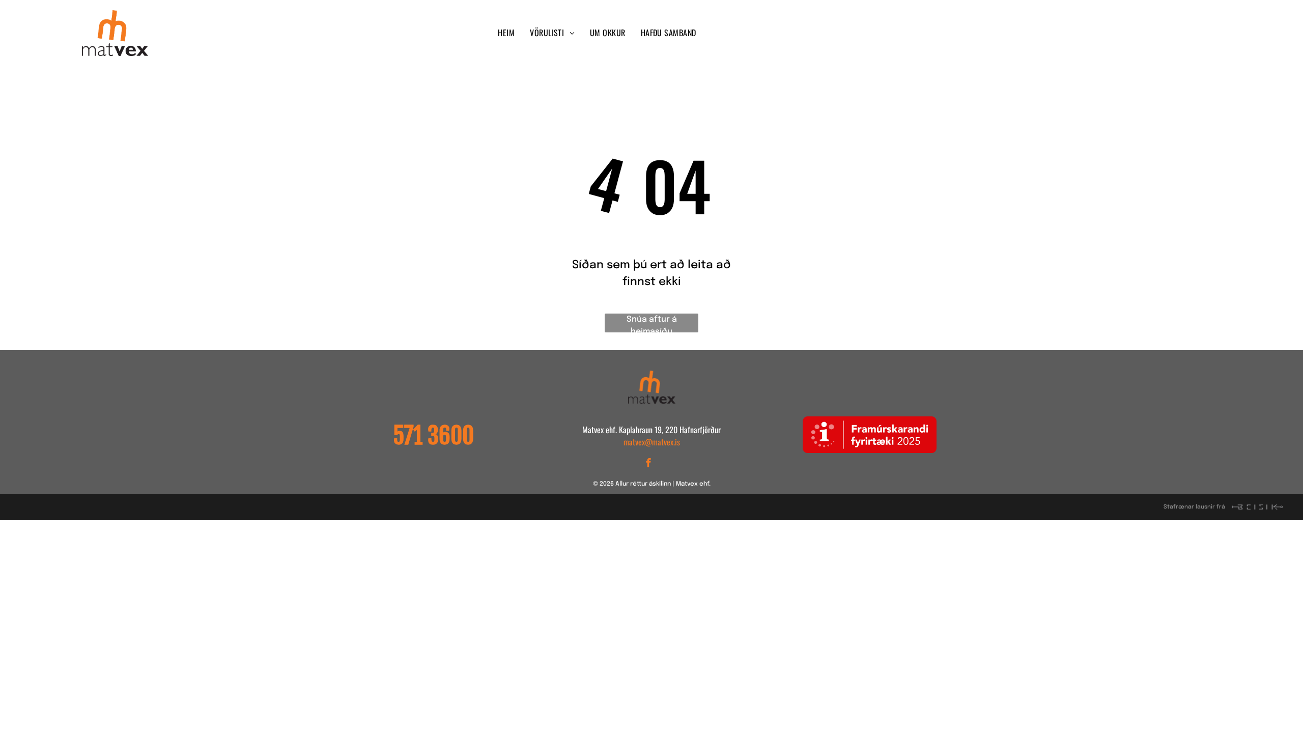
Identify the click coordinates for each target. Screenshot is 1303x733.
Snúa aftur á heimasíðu (652, 323)
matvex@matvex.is (652, 442)
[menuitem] (506, 32)
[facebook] (980, 33)
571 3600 (433, 435)
